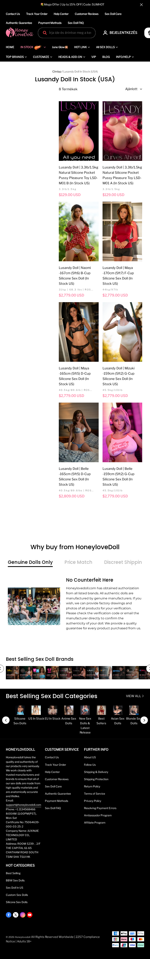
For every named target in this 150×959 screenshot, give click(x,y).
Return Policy (92, 786)
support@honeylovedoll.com (23, 804)
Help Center (61, 13)
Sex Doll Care (113, 13)
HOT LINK (80, 47)
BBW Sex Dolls (15, 880)
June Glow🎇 (60, 47)
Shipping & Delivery (96, 772)
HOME (10, 47)
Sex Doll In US (14, 887)
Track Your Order (36, 13)
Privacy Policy (92, 800)
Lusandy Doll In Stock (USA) (80, 71)
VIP (93, 56)
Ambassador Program (98, 815)
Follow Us (90, 764)
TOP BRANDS (15, 56)
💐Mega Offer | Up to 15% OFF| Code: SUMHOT (72, 4)
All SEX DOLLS (105, 47)
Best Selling (13, 873)
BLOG (106, 56)
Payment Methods (50, 22)
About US (90, 757)
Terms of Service (94, 793)
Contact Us (13, 13)
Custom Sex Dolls (17, 894)
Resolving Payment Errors (100, 808)
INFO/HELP (123, 56)
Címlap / (57, 71)
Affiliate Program (94, 822)
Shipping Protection (96, 779)
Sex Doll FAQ (76, 22)
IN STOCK (27, 47)
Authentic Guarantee (19, 22)
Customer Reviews (86, 13)
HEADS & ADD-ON (70, 56)
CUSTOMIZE (41, 56)
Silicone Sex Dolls (17, 902)
